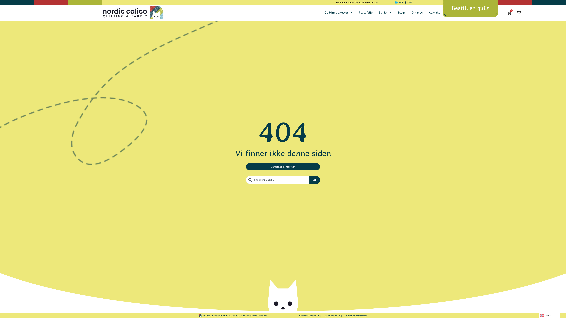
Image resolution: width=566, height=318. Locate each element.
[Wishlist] (519, 12)
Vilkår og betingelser (356, 315)
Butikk (383, 12)
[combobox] (277, 180)
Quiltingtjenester (336, 12)
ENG (409, 2)
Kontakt (434, 12)
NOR (401, 2)
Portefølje (366, 12)
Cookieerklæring (333, 315)
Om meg (417, 12)
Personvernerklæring (310, 315)
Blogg (402, 12)
